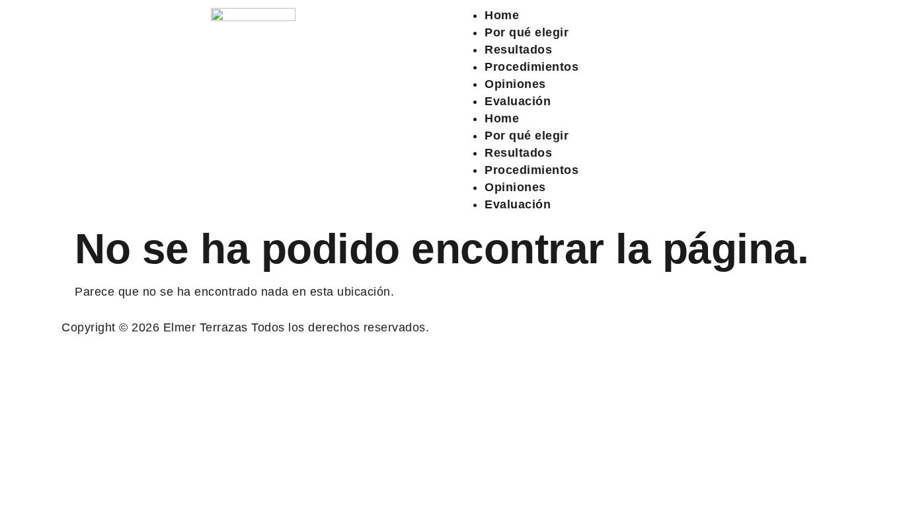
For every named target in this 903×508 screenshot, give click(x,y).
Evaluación (518, 101)
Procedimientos (531, 66)
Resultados (518, 49)
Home (502, 15)
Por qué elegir (527, 32)
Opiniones (515, 84)
